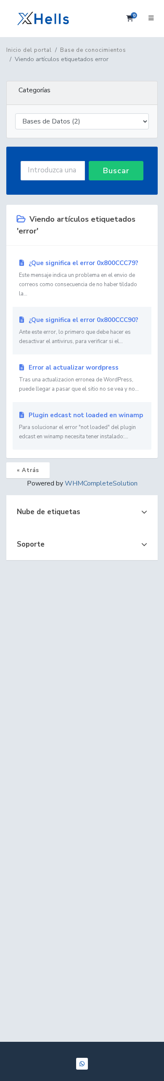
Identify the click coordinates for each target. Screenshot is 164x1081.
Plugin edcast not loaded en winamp (81, 425)
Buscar (116, 171)
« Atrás (28, 470)
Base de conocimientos (93, 50)
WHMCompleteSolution (101, 483)
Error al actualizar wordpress (79, 378)
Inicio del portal (29, 50)
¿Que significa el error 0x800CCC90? (78, 330)
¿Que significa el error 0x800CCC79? (78, 278)
